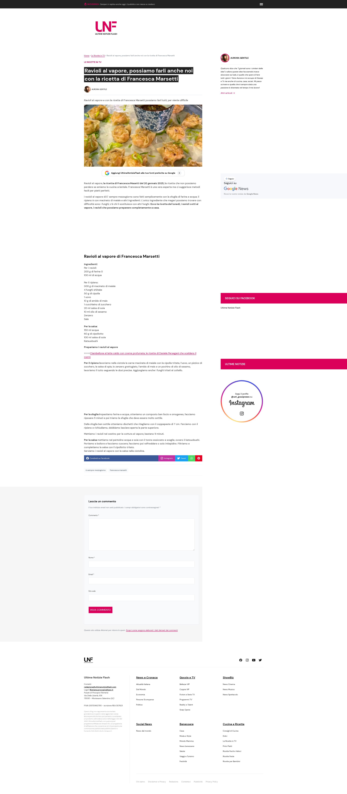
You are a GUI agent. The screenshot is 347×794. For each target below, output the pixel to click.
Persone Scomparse (145, 699)
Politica (139, 704)
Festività (183, 761)
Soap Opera (185, 710)
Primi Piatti (227, 746)
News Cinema (229, 684)
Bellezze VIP (185, 684)
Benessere (187, 724)
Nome (92, 557)
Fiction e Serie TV (187, 694)
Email (91, 574)
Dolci (225, 736)
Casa (182, 731)
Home (86, 55)
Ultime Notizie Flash (230, 307)
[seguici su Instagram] (247, 660)
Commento (94, 515)
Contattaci (186, 781)
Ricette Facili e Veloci (232, 751)
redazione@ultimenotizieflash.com (100, 687)
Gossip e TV (187, 677)
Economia (140, 694)
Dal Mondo (141, 689)
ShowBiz (228, 677)
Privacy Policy (212, 781)
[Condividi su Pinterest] (198, 458)
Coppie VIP (184, 689)
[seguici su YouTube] (253, 660)
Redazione (173, 781)
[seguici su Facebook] (240, 660)
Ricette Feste (228, 756)
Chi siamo (140, 781)
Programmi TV (186, 699)
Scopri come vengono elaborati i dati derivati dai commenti (152, 630)
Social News (144, 724)
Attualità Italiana (143, 684)
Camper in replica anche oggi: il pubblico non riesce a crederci (127, 4)
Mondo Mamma (187, 741)
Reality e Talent (186, 704)
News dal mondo (143, 731)
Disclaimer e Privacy (157, 781)
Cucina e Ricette (233, 724)
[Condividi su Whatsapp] (191, 458)
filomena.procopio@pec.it (101, 690)
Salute (182, 751)
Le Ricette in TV (98, 55)
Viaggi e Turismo (187, 756)
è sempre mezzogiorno (96, 470)
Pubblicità (198, 781)
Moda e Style (185, 736)
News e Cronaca (147, 677)
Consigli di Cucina (230, 731)
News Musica (228, 689)
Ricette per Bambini (231, 761)
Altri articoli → (228, 93)
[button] (261, 4)
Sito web (92, 591)
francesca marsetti (118, 470)
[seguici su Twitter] (260, 660)
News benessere (187, 746)
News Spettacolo (230, 694)
